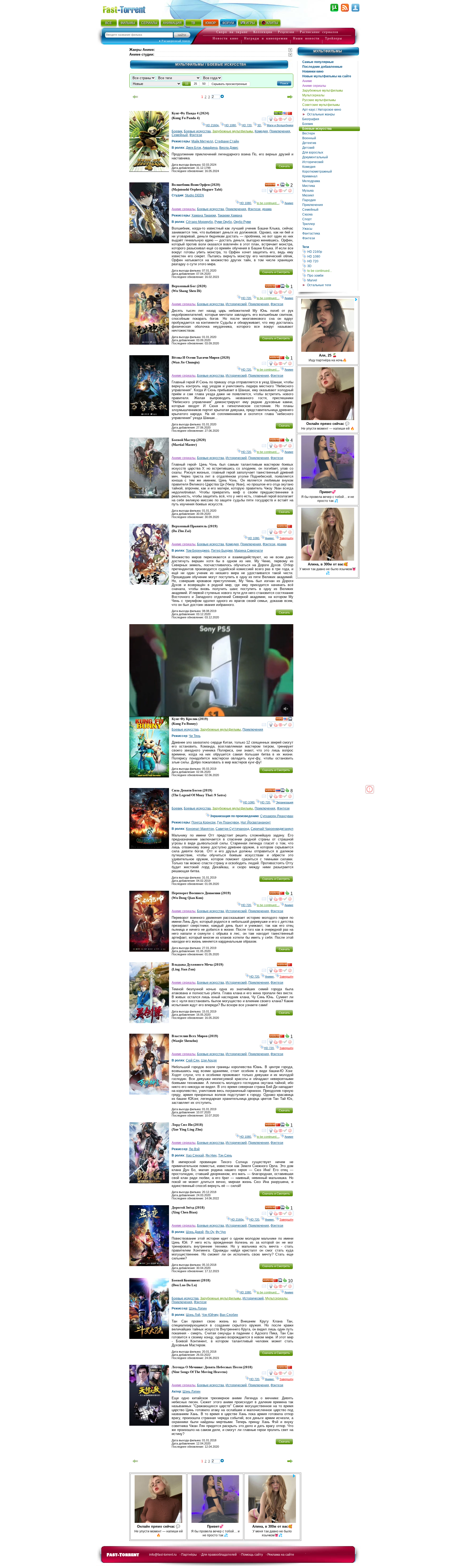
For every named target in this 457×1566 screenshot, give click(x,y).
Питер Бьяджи (222, 550)
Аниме (307, 81)
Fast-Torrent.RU (129, 8)
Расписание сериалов (319, 32)
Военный (309, 138)
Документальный (315, 157)
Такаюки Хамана (230, 215)
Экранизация (284, 802)
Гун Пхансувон (228, 822)
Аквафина (210, 148)
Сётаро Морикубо (199, 222)
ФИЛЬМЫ (128, 23)
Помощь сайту (252, 1554)
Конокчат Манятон (200, 829)
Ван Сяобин (229, 1315)
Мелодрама (311, 181)
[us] (285, 114)
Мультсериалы (313, 95)
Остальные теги (319, 285)
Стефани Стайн (227, 141)
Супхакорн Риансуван (276, 816)
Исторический (312, 162)
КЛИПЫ (272, 23)
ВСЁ (108, 23)
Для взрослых (312, 152)
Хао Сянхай (195, 1155)
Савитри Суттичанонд (232, 829)
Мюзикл (308, 195)
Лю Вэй (194, 1149)
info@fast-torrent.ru (163, 1554)
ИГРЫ (250, 23)
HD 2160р (332, 252)
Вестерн (308, 133)
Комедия (309, 167)
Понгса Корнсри (203, 822)
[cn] (289, 114)
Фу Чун (221, 1232)
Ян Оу (209, 1232)
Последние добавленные (322, 67)
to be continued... (332, 271)
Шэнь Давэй (195, 1232)
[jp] (278, 185)
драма (267, 209)
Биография (310, 119)
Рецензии (286, 32)
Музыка (308, 190)
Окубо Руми (242, 222)
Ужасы (307, 229)
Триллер (308, 224)
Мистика (308, 186)
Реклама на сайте (280, 1554)
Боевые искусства (317, 128)
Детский (308, 148)
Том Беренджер (197, 550)
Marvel (332, 280)
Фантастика (311, 233)
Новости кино (226, 38)
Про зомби (332, 275)
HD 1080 (332, 256)
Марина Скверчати (248, 550)
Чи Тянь (194, 736)
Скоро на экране (232, 32)
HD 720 (332, 261)
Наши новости (306, 38)
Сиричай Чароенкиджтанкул (272, 829)
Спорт (307, 219)
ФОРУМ (228, 23)
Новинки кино (312, 71)
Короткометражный (317, 171)
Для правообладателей (219, 1554)
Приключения (312, 205)
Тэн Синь (225, 1155)
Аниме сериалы (314, 86)
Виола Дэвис (228, 148)
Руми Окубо (223, 222)
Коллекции (262, 32)
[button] (284, 83)
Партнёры (189, 1554)
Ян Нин (211, 1155)
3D (332, 266)
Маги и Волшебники (280, 125)
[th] (278, 791)
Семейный (310, 210)
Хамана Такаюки (203, 215)
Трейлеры (333, 38)
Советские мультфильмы (321, 105)
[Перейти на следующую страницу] (290, 97)
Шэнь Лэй (193, 1315)
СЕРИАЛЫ (149, 23)
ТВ (193, 23)
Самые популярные (318, 62)
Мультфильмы (327, 51)
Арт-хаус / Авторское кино (321, 109)
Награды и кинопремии (266, 38)
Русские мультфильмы (319, 100)
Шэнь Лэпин (198, 1308)
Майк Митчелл (202, 141)
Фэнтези (308, 238)
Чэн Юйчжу (210, 1315)
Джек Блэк (193, 148)
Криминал (309, 176)
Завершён (286, 538)
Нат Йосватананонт (256, 822)
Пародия (309, 200)
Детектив (309, 143)
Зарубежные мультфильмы (322, 90)
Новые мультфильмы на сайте (326, 76)
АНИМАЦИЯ (172, 23)
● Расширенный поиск (174, 40)
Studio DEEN (194, 195)
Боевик (307, 124)
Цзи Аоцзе (209, 1060)
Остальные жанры (321, 114)
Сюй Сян (192, 1060)
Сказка (307, 214)
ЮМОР (210, 23)
